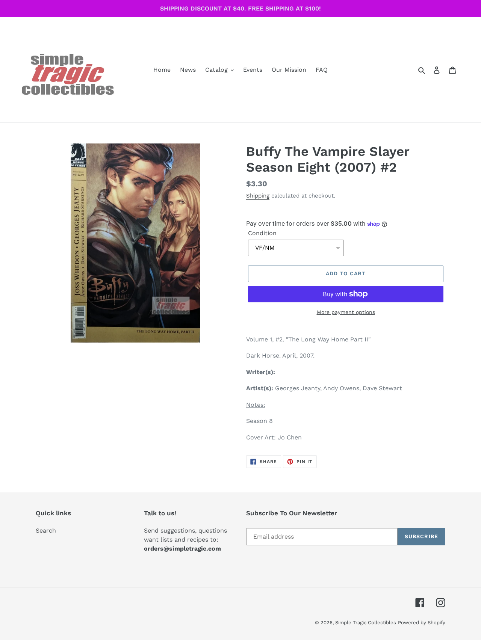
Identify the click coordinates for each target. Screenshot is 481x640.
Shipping (257, 195)
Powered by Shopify (421, 622)
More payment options (346, 312)
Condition (262, 233)
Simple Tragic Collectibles (365, 622)
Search (46, 530)
